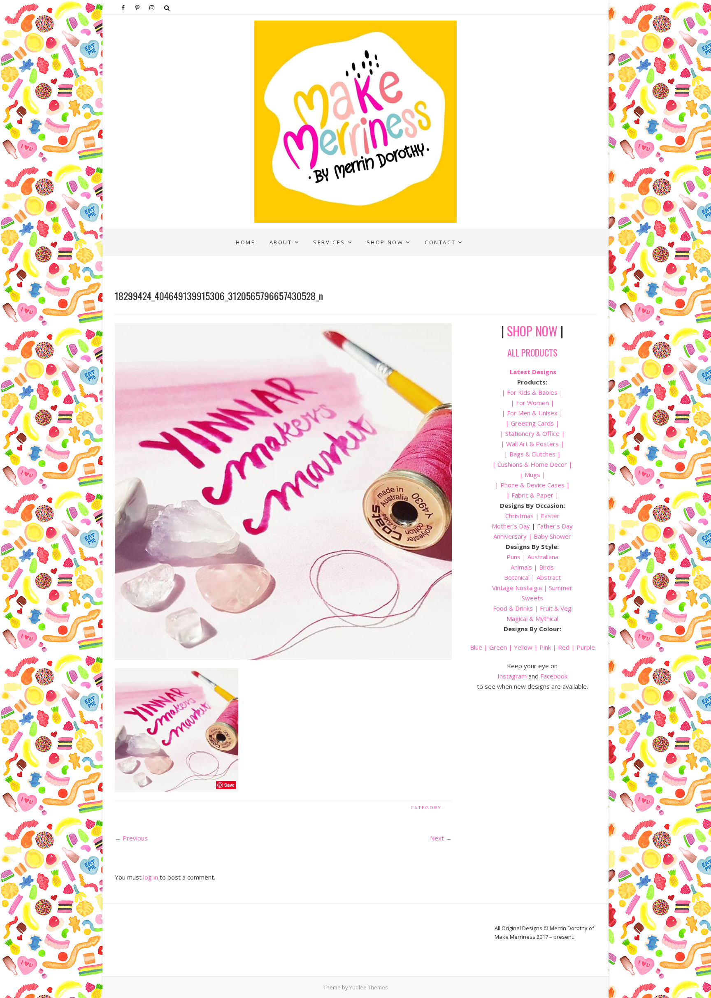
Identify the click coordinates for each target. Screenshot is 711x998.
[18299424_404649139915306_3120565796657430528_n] (283, 491)
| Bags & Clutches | (532, 454)
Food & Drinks (513, 608)
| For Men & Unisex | (532, 413)
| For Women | (532, 402)
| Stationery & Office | (532, 433)
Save (229, 785)
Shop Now (385, 242)
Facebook (553, 676)
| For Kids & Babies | (532, 392)
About (281, 242)
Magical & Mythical (532, 618)
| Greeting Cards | (532, 423)
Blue (476, 647)
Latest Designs (533, 372)
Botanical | (519, 577)
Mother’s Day (511, 526)
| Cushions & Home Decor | (532, 464)
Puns (513, 557)
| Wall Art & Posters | (532, 444)
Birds (546, 567)
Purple (585, 647)
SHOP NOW (532, 331)
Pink (545, 647)
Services (329, 242)
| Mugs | (532, 474)
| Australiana (539, 557)
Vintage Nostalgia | (520, 588)
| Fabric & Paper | (532, 495)
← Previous (131, 838)
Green (498, 647)
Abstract (549, 577)
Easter (550, 516)
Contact (440, 242)
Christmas (520, 516)
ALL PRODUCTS (532, 352)
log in (150, 877)
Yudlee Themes (368, 987)
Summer (560, 588)
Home (245, 242)
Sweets (532, 598)
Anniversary (510, 536)
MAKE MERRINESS (148, 234)
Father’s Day (555, 526)
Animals (521, 567)
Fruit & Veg (556, 608)
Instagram (512, 676)
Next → (441, 838)
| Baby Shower (549, 536)
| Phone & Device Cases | (532, 485)
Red (563, 647)
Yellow (523, 647)
